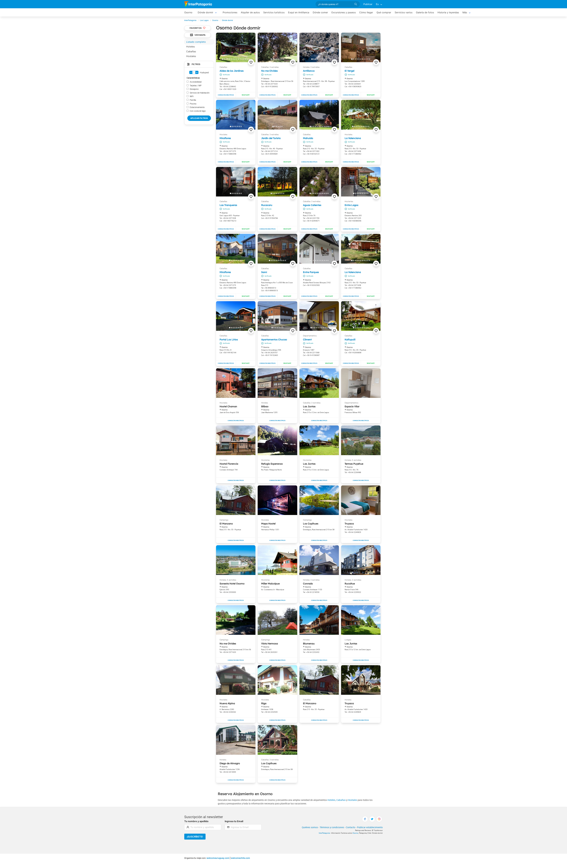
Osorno (188, 12)
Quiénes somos (310, 827)
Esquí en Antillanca (298, 12)
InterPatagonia (324, 833)
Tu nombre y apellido (196, 821)
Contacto (350, 827)
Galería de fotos (425, 12)
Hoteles (331, 800)
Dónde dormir (205, 12)
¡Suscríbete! (195, 836)
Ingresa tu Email (234, 821)
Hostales (352, 800)
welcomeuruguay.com (218, 858)
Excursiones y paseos (343, 12)
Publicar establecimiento (370, 827)
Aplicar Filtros (199, 118)
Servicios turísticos (274, 12)
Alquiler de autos (250, 12)
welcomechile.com (240, 858)
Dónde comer (320, 12)
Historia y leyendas (448, 12)
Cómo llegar (366, 12)
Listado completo (196, 41)
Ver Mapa (200, 35)
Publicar (367, 4)
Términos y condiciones (332, 827)
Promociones (230, 12)
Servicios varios (403, 12)
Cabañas (341, 800)
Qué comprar (384, 12)
